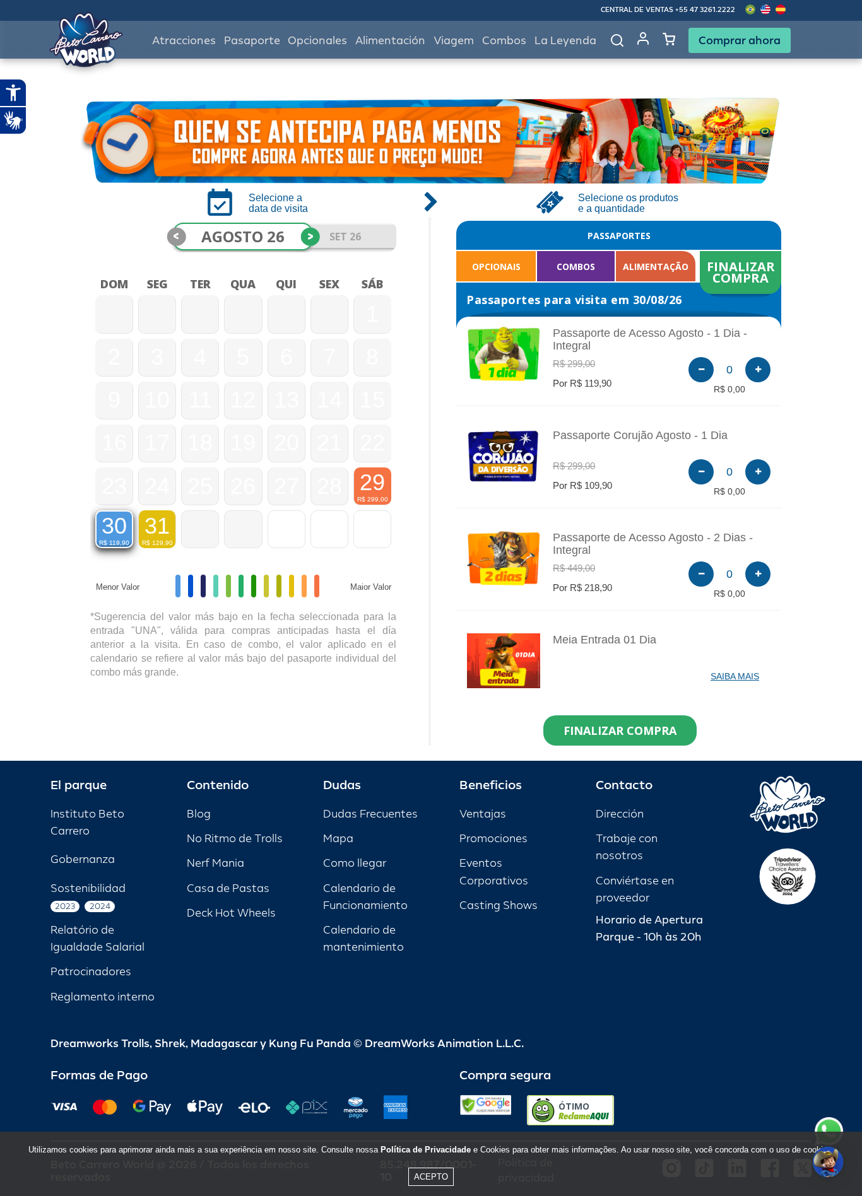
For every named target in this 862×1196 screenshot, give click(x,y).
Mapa (338, 839)
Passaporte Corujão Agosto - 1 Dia (640, 435)
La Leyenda (565, 41)
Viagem (454, 41)
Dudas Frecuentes (370, 814)
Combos (504, 41)
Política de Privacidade (426, 1149)
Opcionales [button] (317, 41)
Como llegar (354, 863)
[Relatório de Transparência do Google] (485, 1110)
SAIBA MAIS (735, 676)
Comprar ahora (740, 40)
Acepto (431, 1176)
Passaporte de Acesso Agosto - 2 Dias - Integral (653, 543)
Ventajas (482, 814)
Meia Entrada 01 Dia (604, 639)
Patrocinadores (90, 972)
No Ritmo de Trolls (235, 839)
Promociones (493, 839)
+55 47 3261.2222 (705, 10)
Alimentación (390, 41)
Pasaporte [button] (252, 41)
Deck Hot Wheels (231, 913)
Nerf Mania (215, 863)
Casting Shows (498, 906)
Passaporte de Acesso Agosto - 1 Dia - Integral (650, 339)
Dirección (620, 814)
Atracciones (184, 41)
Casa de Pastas (228, 888)
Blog (199, 814)
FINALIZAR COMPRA (742, 272)
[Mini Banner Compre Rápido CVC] (431, 141)
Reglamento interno (102, 997)
